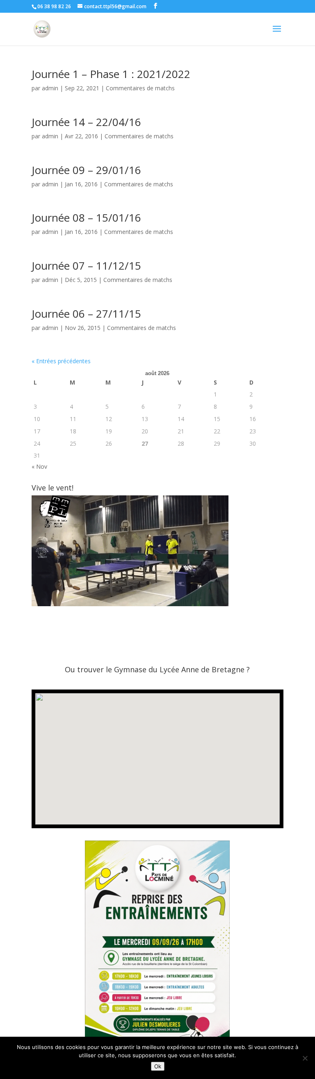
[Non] (305, 1058)
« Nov (39, 466)
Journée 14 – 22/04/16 (86, 122)
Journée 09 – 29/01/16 (86, 170)
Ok (157, 1066)
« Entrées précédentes (61, 361)
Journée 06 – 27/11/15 (86, 313)
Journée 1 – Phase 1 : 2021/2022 (111, 73)
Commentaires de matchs (140, 88)
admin (50, 88)
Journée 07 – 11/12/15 (86, 265)
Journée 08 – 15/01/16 (86, 217)
